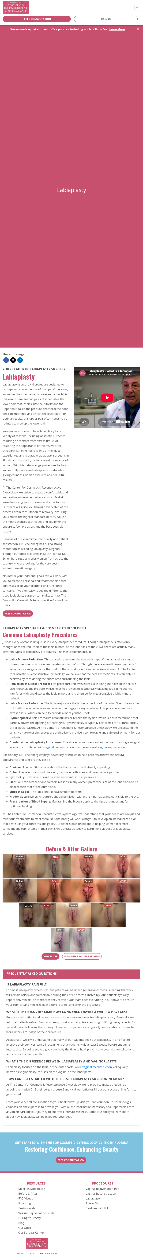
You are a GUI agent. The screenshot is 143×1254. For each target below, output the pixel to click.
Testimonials (26, 1208)
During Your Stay (29, 1218)
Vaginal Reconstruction (101, 1193)
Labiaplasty (93, 1198)
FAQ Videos (25, 1198)
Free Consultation (18, 613)
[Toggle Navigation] (137, 7)
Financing (24, 1203)
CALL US (106, 19)
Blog (21, 1223)
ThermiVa (92, 1203)
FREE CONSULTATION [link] (37, 19)
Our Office (25, 1228)
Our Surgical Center (31, 1232)
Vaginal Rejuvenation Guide (36, 1213)
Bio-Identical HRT (97, 1208)
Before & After (27, 1193)
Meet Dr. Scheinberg (31, 1189)
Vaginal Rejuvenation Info (102, 1189)
